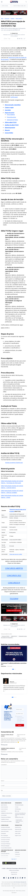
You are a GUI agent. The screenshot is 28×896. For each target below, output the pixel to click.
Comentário (4, 764)
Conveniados (4, 815)
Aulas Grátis (17, 833)
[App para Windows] (4, 878)
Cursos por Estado (5, 841)
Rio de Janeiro (19, 18)
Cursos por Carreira (5, 839)
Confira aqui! (14, 97)
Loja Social (3, 811)
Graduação (3, 833)
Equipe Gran (15, 33)
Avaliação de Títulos (12, 120)
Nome (2, 780)
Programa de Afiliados (6, 817)
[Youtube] (13, 878)
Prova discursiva (11, 117)
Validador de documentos (6, 813)
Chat (17, 807)
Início (2, 18)
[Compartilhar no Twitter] (19, 38)
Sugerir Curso (18, 835)
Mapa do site (14, 874)
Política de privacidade (14, 870)
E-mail (2, 785)
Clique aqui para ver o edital (15, 554)
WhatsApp (18, 809)
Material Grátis (18, 829)
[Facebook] (20, 878)
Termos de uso (14, 872)
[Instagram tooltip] (15, 878)
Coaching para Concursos (6, 829)
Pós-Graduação (4, 835)
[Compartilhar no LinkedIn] (21, 38)
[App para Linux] (6, 878)
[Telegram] (24, 878)
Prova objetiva (11, 114)
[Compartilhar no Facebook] (17, 38)
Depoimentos (18, 827)
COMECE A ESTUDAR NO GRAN (14, 610)
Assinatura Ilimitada (5, 827)
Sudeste (12, 18)
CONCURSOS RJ (14, 583)
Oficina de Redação (5, 845)
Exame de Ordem (5, 831)
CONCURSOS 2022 (14, 575)
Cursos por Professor (5, 843)
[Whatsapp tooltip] (17, 878)
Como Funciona (4, 807)
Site (2, 790)
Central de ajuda (19, 804)
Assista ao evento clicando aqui (14, 462)
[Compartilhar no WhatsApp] (22, 38)
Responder (5, 745)
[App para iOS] (8, 878)
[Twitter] (22, 878)
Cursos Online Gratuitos (6, 847)
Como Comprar (4, 809)
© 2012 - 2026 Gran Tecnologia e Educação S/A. (14, 868)
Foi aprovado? (19, 821)
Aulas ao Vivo (18, 831)
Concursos (7, 18)
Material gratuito (10, 127)
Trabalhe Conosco (5, 819)
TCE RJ (24, 18)
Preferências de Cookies (6, 821)
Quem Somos (4, 804)
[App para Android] (11, 878)
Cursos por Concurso (5, 837)
